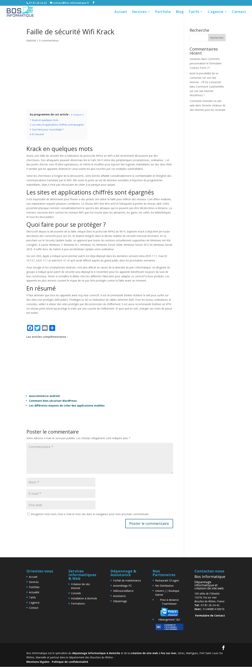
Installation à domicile (84, 598)
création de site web (144, 653)
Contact (239, 12)
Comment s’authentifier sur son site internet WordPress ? (207, 91)
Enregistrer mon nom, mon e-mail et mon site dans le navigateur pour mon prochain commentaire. (90, 514)
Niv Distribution (164, 585)
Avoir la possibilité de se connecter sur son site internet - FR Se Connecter (205, 78)
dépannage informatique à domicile (96, 653)
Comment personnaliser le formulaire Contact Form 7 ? (206, 63)
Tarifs (194, 12)
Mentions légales (37, 661)
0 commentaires (49, 40)
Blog (180, 12)
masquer (77, 114)
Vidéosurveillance (123, 591)
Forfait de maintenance (127, 580)
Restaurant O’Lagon (167, 580)
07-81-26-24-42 (206, 605)
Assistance (119, 596)
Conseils (76, 593)
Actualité (34, 592)
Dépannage (120, 601)
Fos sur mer (168, 653)
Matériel (31, 40)
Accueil (120, 12)
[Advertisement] (99, 78)
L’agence (215, 12)
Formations (78, 603)
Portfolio (163, 12)
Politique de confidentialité (70, 661)
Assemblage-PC (122, 585)
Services (139, 12)
